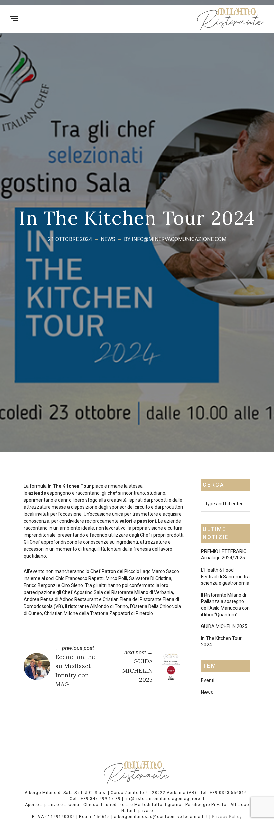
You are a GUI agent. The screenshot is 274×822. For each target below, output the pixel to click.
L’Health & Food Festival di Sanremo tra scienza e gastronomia (225, 576)
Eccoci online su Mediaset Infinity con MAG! (75, 670)
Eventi (207, 680)
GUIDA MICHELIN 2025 (137, 670)
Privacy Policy (227, 816)
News (108, 239)
